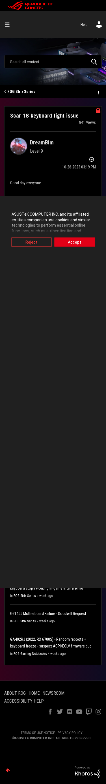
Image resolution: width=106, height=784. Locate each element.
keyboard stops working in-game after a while (46, 588)
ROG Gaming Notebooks (30, 654)
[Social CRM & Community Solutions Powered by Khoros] (87, 772)
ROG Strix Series (21, 91)
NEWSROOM (53, 693)
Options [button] (98, 92)
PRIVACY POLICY (70, 733)
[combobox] (53, 61)
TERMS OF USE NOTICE (38, 733)
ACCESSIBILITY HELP (24, 701)
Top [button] (8, 770)
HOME (34, 693)
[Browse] (9, 25)
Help (84, 24)
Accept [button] (74, 242)
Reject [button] (31, 242)
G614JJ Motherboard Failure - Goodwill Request (48, 613)
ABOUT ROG (15, 693)
